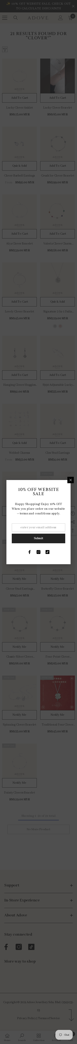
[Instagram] (38, 552)
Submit (38, 538)
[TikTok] (47, 552)
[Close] (70, 480)
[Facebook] (29, 552)
